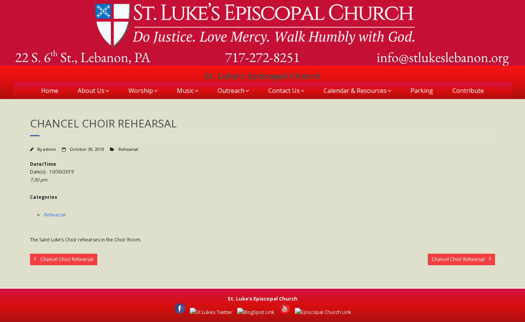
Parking (421, 90)
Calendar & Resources (355, 90)
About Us (91, 90)
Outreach (231, 90)
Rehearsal (128, 149)
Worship (140, 90)
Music (185, 90)
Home (49, 90)
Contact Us (284, 90)
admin (49, 149)
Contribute (468, 90)
